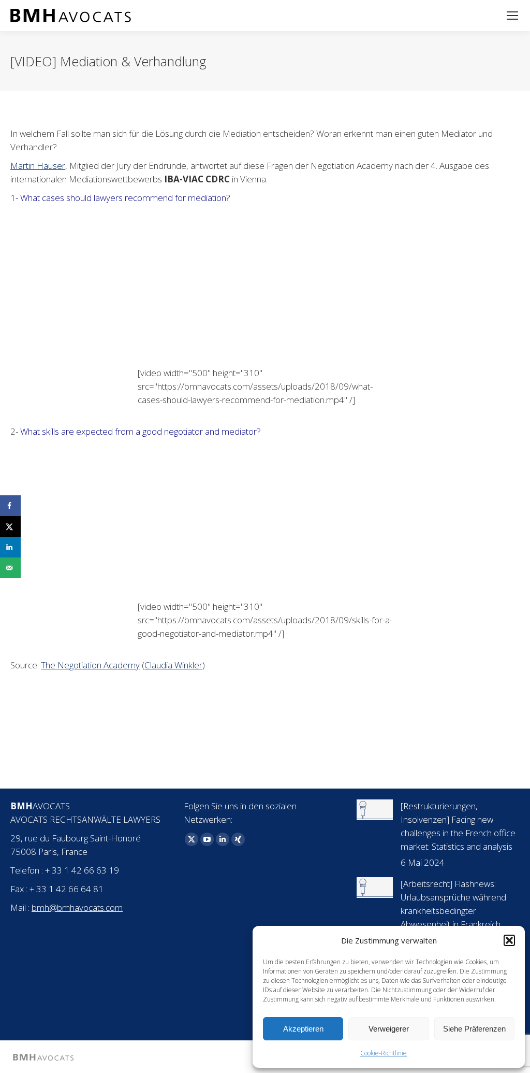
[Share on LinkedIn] (10, 547)
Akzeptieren (303, 1028)
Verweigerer (389, 1028)
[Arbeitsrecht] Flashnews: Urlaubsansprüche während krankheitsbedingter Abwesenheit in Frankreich (453, 904)
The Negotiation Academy (90, 665)
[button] (509, 940)
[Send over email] (10, 567)
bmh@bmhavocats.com (77, 907)
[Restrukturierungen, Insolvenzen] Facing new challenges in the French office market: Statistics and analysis (458, 826)
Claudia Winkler (173, 665)
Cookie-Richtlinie (383, 1053)
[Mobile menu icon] (512, 15)
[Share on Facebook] (10, 505)
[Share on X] (10, 526)
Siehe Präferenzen (474, 1028)
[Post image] (375, 809)
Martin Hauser (37, 165)
